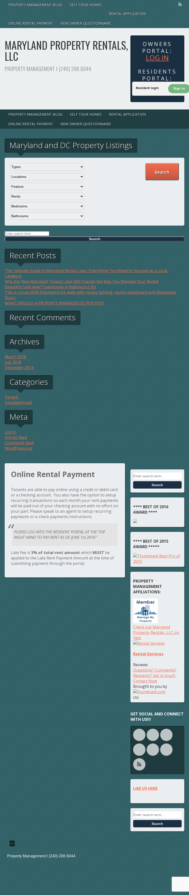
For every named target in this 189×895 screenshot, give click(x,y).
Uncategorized (18, 402)
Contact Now (145, 681)
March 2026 (15, 356)
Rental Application (127, 13)
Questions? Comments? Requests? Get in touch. (154, 672)
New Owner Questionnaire (86, 23)
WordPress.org (18, 448)
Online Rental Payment (30, 23)
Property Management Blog (35, 4)
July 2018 (13, 362)
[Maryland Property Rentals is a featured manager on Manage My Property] (145, 621)
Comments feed (19, 443)
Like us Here (145, 788)
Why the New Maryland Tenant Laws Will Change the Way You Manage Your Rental (81, 281)
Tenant (11, 397)
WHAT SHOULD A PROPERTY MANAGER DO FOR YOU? (54, 303)
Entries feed (16, 437)
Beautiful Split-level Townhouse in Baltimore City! (50, 287)
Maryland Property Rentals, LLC (66, 50)
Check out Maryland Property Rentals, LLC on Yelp (156, 632)
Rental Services (148, 654)
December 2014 (19, 367)
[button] (94, 844)
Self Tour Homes (86, 4)
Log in (157, 57)
